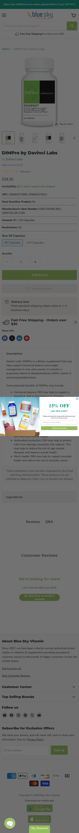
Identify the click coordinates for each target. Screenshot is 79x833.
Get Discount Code (59, 428)
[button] (9, 823)
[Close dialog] (77, 399)
